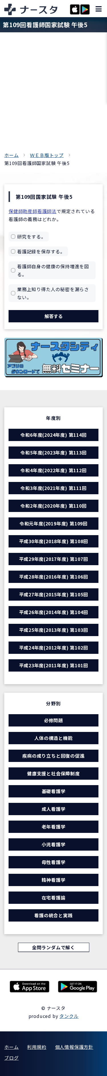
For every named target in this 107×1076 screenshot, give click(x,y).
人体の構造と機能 (53, 737)
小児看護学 (54, 844)
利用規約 (36, 1046)
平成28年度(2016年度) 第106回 (53, 576)
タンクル (68, 1016)
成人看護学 (54, 808)
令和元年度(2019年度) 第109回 (53, 523)
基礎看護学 (54, 791)
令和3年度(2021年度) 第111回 (53, 488)
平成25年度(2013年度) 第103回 (53, 629)
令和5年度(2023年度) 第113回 (53, 452)
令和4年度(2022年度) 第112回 (53, 470)
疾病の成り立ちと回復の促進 (53, 755)
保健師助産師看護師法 (32, 211)
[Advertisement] (53, 94)
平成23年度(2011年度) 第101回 (53, 665)
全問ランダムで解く (53, 947)
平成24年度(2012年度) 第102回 (53, 647)
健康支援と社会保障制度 (53, 773)
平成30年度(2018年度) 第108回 (53, 541)
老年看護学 (54, 826)
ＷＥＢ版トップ (47, 155)
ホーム (11, 155)
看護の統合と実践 (53, 915)
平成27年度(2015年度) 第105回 (53, 594)
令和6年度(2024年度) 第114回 (53, 434)
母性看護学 (54, 862)
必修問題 (53, 720)
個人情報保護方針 (74, 1046)
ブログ (11, 1057)
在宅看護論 (54, 897)
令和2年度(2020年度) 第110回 (53, 505)
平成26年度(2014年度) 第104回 (53, 612)
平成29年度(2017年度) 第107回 (53, 558)
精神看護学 (54, 879)
